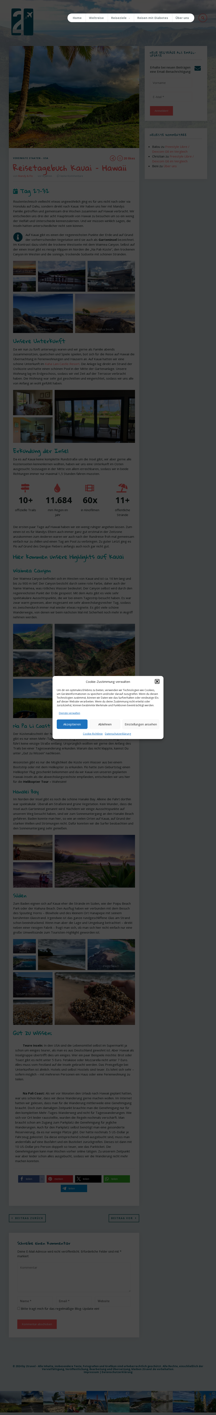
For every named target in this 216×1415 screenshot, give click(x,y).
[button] (157, 681)
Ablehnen (105, 724)
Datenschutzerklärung (118, 733)
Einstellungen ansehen (141, 724)
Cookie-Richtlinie (93, 733)
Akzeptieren (72, 724)
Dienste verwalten (69, 713)
